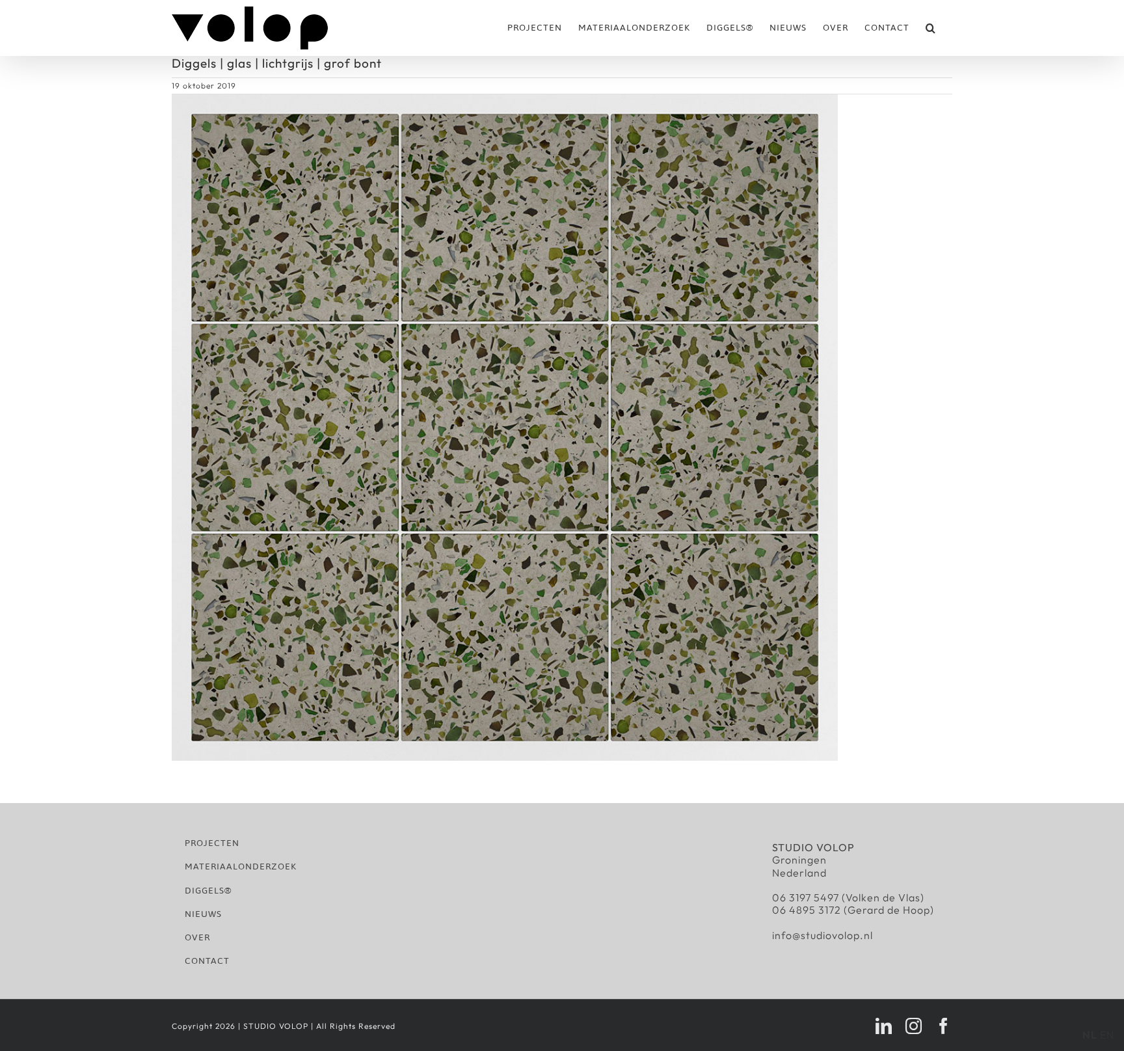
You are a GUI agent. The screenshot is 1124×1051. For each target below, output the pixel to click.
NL (1089, 1034)
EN (1107, 1034)
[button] (931, 28)
